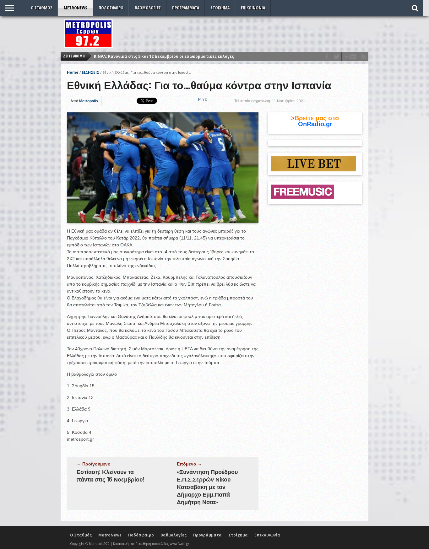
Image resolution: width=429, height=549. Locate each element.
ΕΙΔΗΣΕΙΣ (90, 72)
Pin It (202, 99)
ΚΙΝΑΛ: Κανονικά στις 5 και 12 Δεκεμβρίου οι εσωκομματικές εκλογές (164, 54)
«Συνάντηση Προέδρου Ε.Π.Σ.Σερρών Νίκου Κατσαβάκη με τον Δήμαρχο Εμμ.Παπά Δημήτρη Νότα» (207, 486)
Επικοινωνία (253, 8)
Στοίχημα (220, 8)
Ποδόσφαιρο (111, 8)
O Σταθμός (41, 8)
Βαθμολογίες (148, 8)
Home (73, 72)
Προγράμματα (185, 8)
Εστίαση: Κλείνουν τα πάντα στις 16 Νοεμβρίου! (110, 475)
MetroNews (75, 8)
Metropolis (88, 101)
